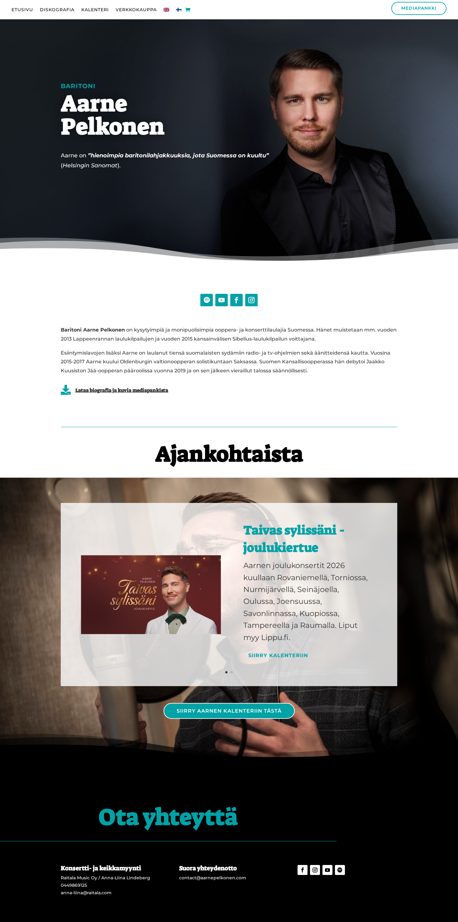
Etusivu (22, 9)
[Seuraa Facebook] (236, 300)
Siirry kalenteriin (278, 655)
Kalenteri (95, 9)
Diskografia (57, 9)
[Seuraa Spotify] (206, 300)
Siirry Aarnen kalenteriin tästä (229, 711)
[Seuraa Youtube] (221, 300)
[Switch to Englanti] (166, 10)
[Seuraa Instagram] (251, 300)
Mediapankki (419, 8)
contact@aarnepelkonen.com (212, 878)
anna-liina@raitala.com (86, 893)
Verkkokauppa (136, 9)
